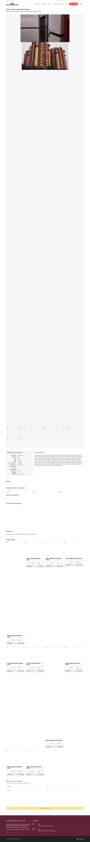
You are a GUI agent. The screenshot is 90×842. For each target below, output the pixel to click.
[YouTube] (12, 1)
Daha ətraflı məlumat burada (29, 534)
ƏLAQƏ (66, 3)
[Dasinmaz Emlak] (12, 4)
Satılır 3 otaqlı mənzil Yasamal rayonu (72, 664)
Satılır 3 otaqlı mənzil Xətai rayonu (73, 558)
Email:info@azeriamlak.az (61, 0)
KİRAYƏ (50, 3)
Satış (19, 456)
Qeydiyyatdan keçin (79, 0)
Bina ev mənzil (20, 455)
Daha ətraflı (21, 643)
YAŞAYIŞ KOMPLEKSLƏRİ (58, 3)
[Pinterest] (9, 1)
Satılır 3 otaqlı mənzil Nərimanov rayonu (54, 559)
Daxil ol (70, 0)
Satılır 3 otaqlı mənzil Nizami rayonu (33, 559)
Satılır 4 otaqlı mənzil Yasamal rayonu (14, 636)
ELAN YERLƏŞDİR (73, 3)
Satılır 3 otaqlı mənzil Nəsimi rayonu (33, 664)
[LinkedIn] (11, 1)
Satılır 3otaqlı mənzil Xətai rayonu (54, 740)
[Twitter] (7, 1)
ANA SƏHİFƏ (37, 3)
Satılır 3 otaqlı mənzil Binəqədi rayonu (14, 767)
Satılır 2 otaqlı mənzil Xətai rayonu (46, 825)
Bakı (19, 458)
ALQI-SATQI (44, 3)
